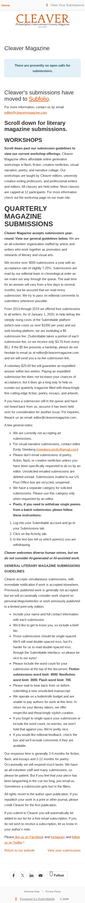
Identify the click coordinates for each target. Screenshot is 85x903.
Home (6, 5)
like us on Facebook (29, 837)
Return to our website (19, 850)
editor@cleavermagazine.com (25, 112)
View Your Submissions (67, 5)
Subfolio (39, 99)
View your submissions (64, 850)
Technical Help (31, 891)
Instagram (58, 837)
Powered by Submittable (37, 899)
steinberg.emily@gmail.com (57, 449)
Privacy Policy (53, 891)
